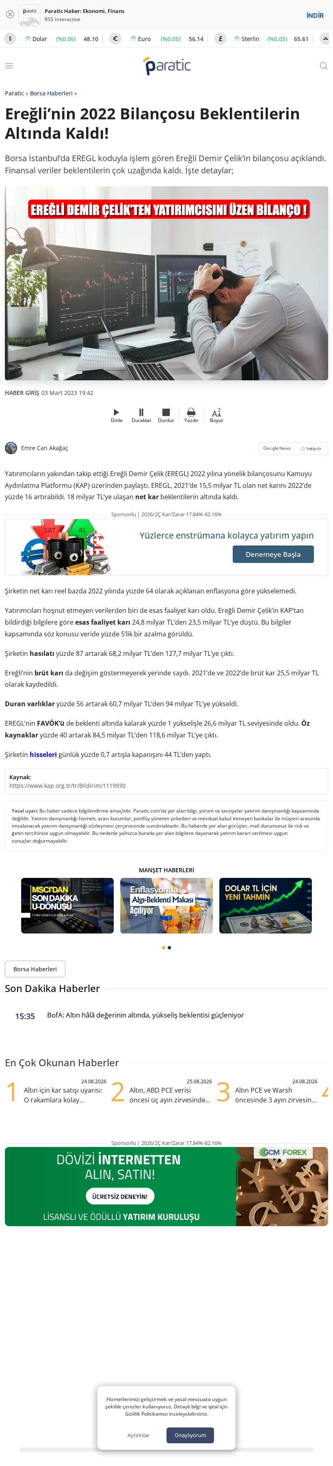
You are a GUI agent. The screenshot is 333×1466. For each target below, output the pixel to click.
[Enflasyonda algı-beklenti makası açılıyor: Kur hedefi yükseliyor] (166, 905)
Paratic (14, 93)
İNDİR (315, 15)
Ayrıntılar (138, 1435)
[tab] (163, 947)
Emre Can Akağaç (44, 448)
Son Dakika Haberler (52, 988)
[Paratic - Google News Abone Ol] (293, 451)
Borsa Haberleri (51, 93)
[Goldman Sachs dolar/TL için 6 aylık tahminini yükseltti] (265, 905)
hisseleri (43, 754)
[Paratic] (166, 66)
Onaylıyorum (190, 1435)
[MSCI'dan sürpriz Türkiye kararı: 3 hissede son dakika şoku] (67, 905)
